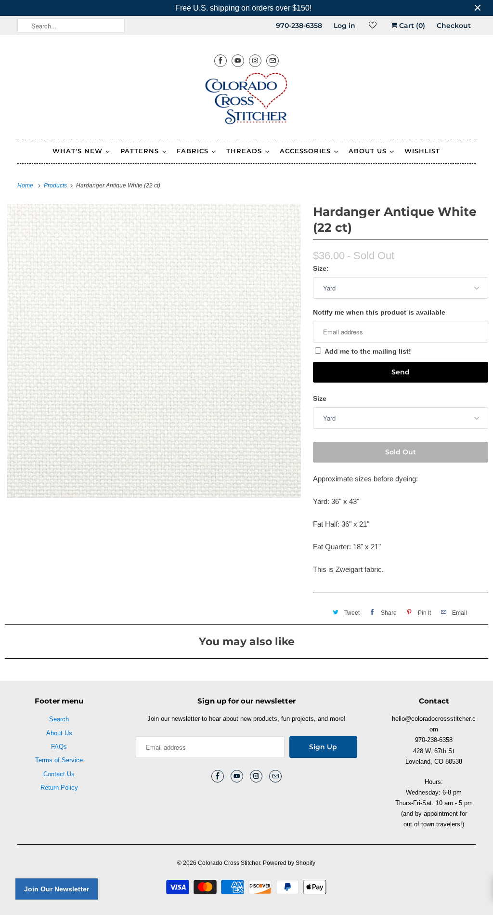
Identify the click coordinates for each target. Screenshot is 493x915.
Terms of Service (59, 760)
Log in (344, 25)
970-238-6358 (299, 25)
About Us (59, 733)
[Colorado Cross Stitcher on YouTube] (238, 60)
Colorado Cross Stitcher (229, 863)
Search (59, 719)
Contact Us (59, 774)
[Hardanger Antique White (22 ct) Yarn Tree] (154, 351)
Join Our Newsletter (56, 889)
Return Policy (59, 787)
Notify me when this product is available (379, 312)
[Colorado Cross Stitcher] (246, 100)
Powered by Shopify (289, 863)
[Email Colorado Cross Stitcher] (272, 60)
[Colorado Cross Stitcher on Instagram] (255, 60)
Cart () (411, 25)
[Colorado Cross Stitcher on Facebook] (220, 60)
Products (56, 185)
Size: (321, 268)
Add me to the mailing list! (367, 351)
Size (319, 398)
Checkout (454, 25)
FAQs (59, 746)
